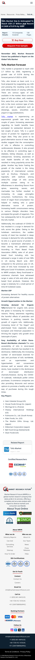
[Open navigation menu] (31, 2)
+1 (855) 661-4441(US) (17, 597)
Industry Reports (10, 537)
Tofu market (7, 116)
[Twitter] (19, 630)
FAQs (27, 554)
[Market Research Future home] (4, 3)
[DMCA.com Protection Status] (24, 520)
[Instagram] (12, 630)
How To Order (10, 554)
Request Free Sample (17, 45)
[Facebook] (15, 630)
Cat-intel (10, 541)
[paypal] (10, 513)
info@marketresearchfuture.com (17, 590)
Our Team (26, 541)
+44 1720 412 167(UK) (17, 601)
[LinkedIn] (23, 630)
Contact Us (18, 579)
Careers (17, 583)
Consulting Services (10, 545)
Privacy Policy (25, 652)
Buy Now (19, 40)
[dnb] (9, 520)
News (27, 544)
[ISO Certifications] (17, 563)
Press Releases (21, 14)
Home (3, 14)
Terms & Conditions (12, 652)
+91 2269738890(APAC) (17, 604)
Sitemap (10, 550)
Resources (10, 14)
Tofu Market (15, 448)
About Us (26, 537)
